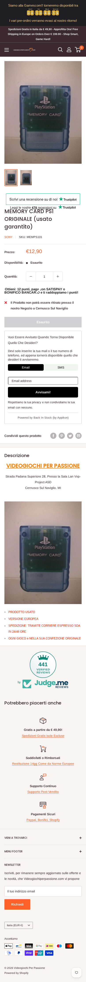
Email (26, 367)
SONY (8, 237)
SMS (61, 367)
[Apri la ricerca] (60, 49)
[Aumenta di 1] (57, 276)
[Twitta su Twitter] (70, 436)
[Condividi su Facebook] (53, 436)
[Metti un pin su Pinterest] (62, 436)
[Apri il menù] (6, 50)
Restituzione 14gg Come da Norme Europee (43, 763)
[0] (78, 49)
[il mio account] (69, 49)
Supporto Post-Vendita (43, 791)
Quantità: (10, 276)
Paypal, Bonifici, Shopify (43, 820)
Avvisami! (43, 392)
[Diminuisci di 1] (31, 276)
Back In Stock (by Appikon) (51, 417)
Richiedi (17, 904)
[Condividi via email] (78, 436)
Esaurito (43, 322)
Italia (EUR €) (15, 925)
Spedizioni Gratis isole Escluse (43, 735)
